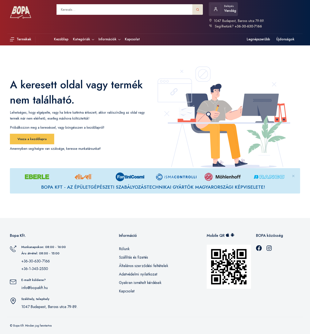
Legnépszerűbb (258, 39)
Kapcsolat (127, 291)
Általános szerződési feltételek (143, 266)
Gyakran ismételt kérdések (140, 282)
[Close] (293, 172)
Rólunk (124, 249)
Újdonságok (285, 39)
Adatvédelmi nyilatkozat (138, 274)
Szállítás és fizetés (133, 257)
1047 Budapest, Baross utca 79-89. (239, 20)
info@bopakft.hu (34, 287)
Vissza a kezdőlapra (32, 139)
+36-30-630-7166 (35, 261)
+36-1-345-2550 (34, 268)
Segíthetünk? (238, 26)
